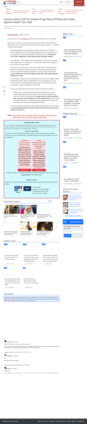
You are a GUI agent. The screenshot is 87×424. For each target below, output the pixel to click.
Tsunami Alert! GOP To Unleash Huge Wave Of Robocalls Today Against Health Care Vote (39, 21)
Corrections (80, 421)
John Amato (66, 108)
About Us (45, 421)
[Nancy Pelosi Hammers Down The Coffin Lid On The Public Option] (13, 248)
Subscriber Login (79, 4)
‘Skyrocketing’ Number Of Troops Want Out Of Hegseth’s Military (73, 52)
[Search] (72, 2)
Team (39, 421)
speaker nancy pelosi (40, 117)
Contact (51, 421)
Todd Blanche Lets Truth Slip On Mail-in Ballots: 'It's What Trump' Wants (72, 157)
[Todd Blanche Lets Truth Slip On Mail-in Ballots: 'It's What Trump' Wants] (73, 146)
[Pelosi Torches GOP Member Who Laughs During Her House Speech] (32, 272)
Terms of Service (12, 300)
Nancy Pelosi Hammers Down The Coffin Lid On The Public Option (11, 257)
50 (64, 87)
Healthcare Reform (31, 115)
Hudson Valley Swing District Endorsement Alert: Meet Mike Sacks (75, 204)
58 (4, 95)
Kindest (18, 192)
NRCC (19, 117)
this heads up (24, 39)
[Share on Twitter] (4, 91)
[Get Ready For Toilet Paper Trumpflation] (73, 171)
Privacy (68, 421)
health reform (20, 115)
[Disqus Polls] (32, 320)
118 (5, 244)
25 (64, 117)
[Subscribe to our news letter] (70, 2)
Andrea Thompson (68, 83)
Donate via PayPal (27, 188)
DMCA (74, 421)
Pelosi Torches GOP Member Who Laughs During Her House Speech (31, 281)
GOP (14, 115)
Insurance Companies (45, 115)
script (21, 85)
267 (43, 244)
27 (64, 142)
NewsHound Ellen (68, 56)
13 (5, 268)
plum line (30, 117)
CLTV (18, 2)
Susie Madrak (13, 35)
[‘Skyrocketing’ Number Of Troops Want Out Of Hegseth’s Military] (73, 42)
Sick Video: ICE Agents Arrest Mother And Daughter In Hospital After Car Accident (72, 102)
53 (64, 166)
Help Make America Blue (73, 216)
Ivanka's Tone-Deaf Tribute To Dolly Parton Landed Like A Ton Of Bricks (73, 132)
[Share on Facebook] (4, 87)
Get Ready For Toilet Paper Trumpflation (71, 180)
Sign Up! (67, 235)
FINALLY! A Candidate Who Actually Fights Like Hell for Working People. (76, 211)
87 (64, 37)
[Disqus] (32, 356)
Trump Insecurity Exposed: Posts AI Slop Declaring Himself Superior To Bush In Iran (72, 77)
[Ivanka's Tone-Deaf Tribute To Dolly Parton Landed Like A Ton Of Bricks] (73, 121)
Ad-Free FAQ (25, 175)
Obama (23, 117)
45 (64, 60)
